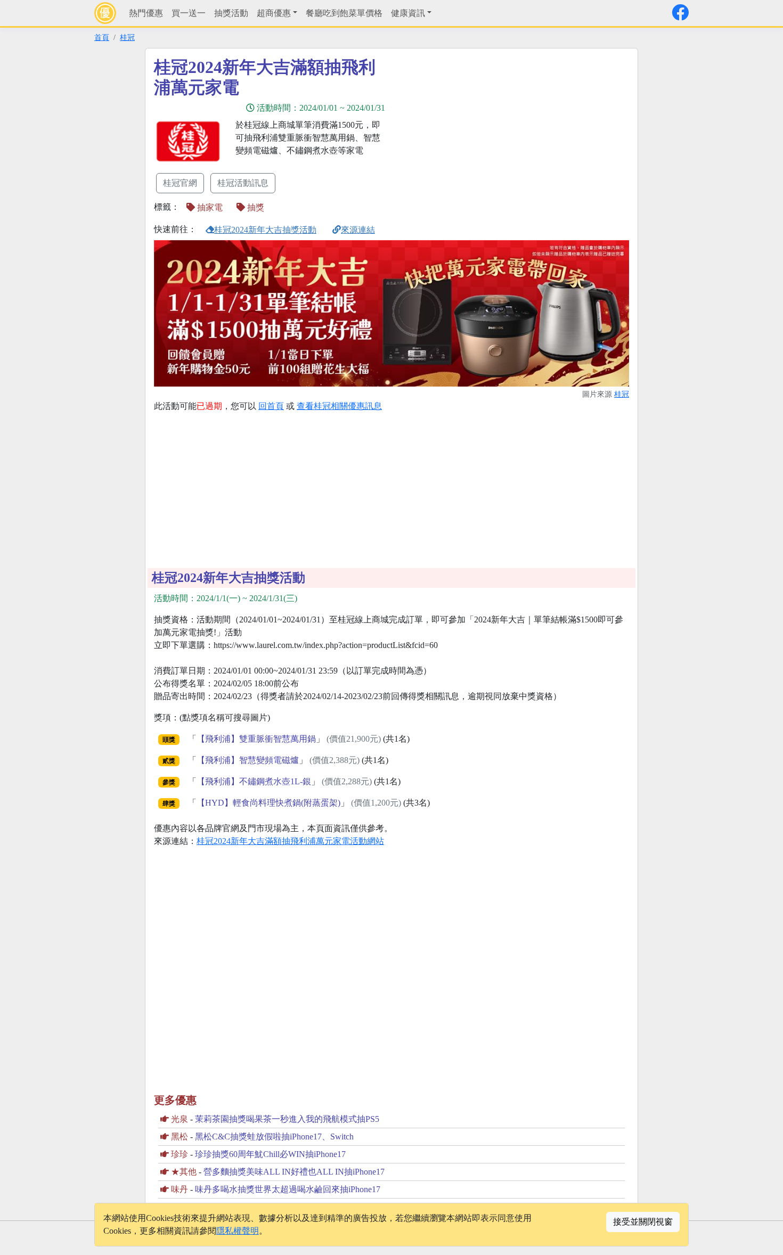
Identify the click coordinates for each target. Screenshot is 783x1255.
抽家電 (209, 207)
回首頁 (271, 406)
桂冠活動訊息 (242, 182)
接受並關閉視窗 (643, 1221)
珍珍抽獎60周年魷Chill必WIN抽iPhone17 (270, 1154)
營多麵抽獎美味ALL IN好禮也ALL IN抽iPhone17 (294, 1171)
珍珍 (179, 1154)
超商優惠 (274, 13)
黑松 (179, 1136)
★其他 (184, 1171)
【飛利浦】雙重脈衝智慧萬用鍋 (256, 738)
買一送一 (189, 13)
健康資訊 (408, 13)
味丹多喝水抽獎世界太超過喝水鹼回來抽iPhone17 (287, 1189)
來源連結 (358, 229)
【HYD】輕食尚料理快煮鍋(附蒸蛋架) (268, 802)
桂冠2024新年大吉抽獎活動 (265, 229)
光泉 (179, 1118)
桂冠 (127, 37)
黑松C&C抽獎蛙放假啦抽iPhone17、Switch (274, 1136)
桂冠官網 (180, 182)
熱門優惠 (146, 13)
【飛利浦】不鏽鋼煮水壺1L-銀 (254, 781)
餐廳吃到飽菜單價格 (344, 13)
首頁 (101, 37)
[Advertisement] (487, 131)
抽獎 (254, 207)
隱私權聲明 (237, 1230)
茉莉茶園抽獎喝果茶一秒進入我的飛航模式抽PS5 (287, 1118)
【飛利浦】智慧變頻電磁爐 (248, 760)
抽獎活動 (231, 13)
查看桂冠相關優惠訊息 (339, 406)
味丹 (179, 1189)
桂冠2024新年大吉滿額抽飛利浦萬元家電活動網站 (290, 841)
